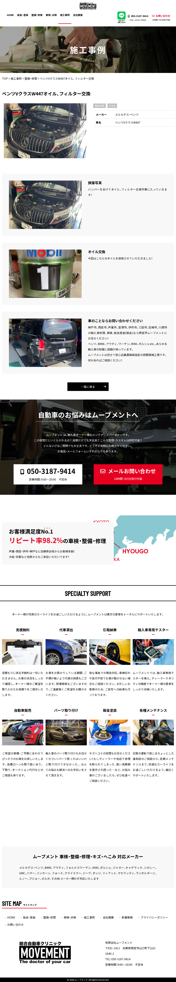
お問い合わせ (161, 17)
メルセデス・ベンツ (127, 114)
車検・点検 (51, 15)
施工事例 (65, 15)
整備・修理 (36, 15)
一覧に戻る (88, 387)
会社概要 (78, 15)
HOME (10, 15)
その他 (112, 105)
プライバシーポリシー (154, 917)
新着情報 (127, 917)
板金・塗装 (22, 15)
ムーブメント (81, 979)
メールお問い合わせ (132, 474)
